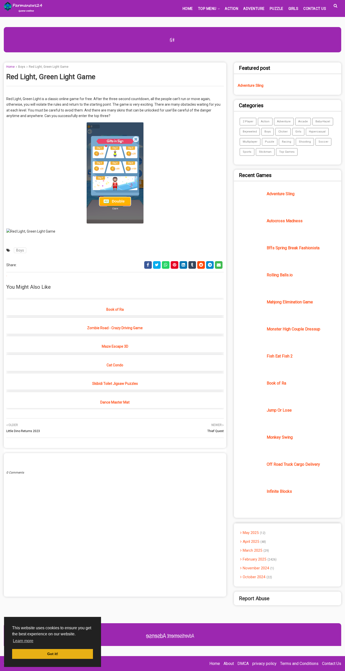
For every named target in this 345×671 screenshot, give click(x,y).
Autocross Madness (285, 220)
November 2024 (258, 568)
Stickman (265, 151)
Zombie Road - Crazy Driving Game (115, 328)
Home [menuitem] (188, 9)
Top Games (286, 151)
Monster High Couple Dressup (293, 329)
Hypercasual (317, 131)
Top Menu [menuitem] (207, 9)
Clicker (283, 131)
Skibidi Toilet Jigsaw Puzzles (115, 384)
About (229, 663)
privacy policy (264, 663)
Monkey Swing (280, 437)
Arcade (303, 121)
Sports (247, 151)
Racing (286, 141)
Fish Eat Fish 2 (280, 356)
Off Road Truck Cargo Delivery (293, 464)
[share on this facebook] (148, 265)
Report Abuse (254, 598)
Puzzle (269, 141)
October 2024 (257, 577)
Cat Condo (115, 365)
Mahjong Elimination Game (290, 302)
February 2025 (259, 559)
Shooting (305, 141)
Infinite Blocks (279, 491)
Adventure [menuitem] (254, 9)
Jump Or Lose (279, 410)
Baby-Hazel (322, 121)
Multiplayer (250, 141)
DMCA (243, 663)
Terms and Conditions (299, 663)
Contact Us (331, 663)
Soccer (323, 141)
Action (265, 121)
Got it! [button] (52, 654)
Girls (298, 131)
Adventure (284, 121)
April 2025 (254, 541)
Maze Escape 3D (115, 346)
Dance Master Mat (115, 402)
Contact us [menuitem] (314, 9)
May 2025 (253, 532)
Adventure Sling (250, 85)
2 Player (248, 121)
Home (10, 67)
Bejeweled (250, 131)
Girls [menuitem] (293, 9)
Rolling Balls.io (280, 275)
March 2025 (255, 550)
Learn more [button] (23, 641)
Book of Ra (115, 309)
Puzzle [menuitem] (276, 9)
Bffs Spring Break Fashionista (293, 247)
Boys (21, 67)
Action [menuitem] (231, 9)
